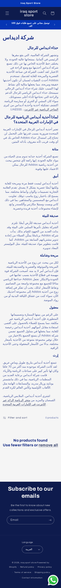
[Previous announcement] (6, 24)
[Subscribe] (50, 520)
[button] (7, 13)
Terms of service (22, 572)
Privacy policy (45, 567)
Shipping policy (42, 572)
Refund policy (27, 567)
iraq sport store (29, 563)
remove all (48, 445)
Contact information (32, 578)
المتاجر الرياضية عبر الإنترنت (41, 109)
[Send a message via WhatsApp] (53, 580)
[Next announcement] (54, 24)
